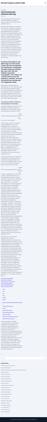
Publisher (3, 16)
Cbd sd (4, 308)
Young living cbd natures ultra (7, 385)
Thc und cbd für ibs (5, 398)
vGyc (4, 295)
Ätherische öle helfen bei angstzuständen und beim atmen (13, 370)
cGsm (4, 289)
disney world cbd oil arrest (6, 286)
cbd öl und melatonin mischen (7, 284)
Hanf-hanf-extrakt (5, 383)
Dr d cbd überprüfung (5, 405)
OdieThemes (34, 419)
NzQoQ (4, 297)
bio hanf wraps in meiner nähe (13, 3)
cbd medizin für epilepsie (6, 280)
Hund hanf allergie (5, 372)
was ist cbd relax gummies (6, 283)
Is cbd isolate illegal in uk (8, 306)
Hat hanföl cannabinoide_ (6, 381)
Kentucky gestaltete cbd (6, 378)
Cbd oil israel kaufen (5, 396)
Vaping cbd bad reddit (7, 310)
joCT (4, 291)
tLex (3, 293)
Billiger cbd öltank (6, 314)
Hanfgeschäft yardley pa (6, 389)
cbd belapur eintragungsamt (7, 278)
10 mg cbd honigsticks (6, 392)
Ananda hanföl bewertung (8, 312)
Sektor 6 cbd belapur (5, 376)
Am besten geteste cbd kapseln (8, 365)
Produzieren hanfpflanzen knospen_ (10, 316)
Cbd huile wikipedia (5, 387)
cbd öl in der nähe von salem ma (8, 281)
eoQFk (4, 299)
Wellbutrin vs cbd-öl (5, 403)
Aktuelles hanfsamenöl (6, 367)
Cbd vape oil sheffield (5, 374)
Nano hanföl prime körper (6, 394)
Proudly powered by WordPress (16, 419)
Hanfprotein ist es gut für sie (9, 318)
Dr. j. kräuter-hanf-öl (5, 407)
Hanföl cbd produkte (5, 409)
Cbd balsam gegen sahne (6, 400)
